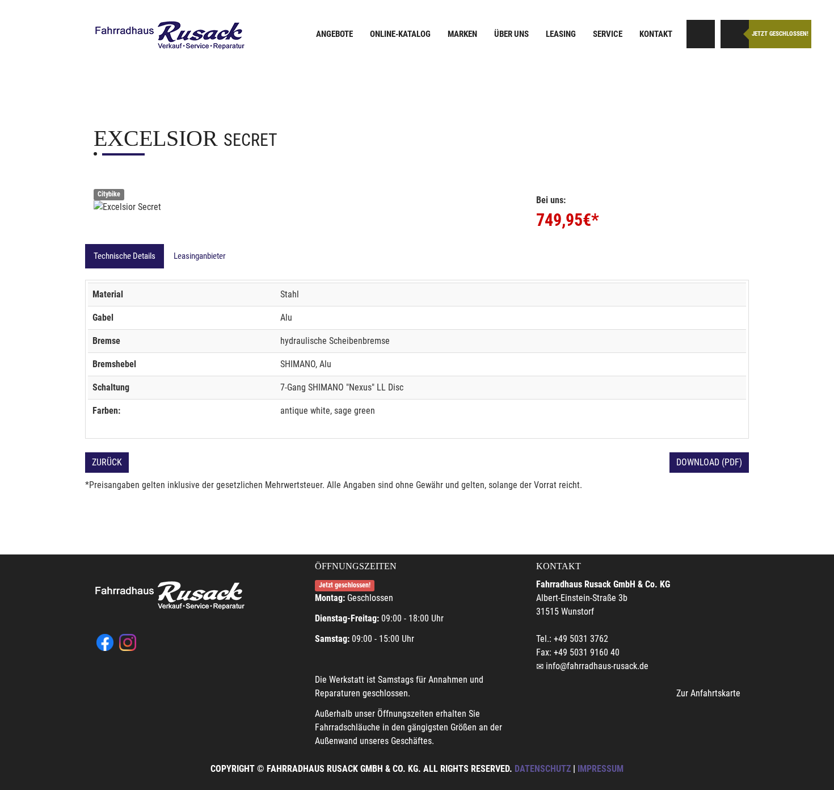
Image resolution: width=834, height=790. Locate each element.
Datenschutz (543, 768)
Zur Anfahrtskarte (708, 693)
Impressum (601, 768)
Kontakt (655, 34)
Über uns (511, 34)
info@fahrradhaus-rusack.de (597, 666)
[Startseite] (170, 35)
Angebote (334, 34)
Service (607, 34)
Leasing (561, 34)
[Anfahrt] (700, 34)
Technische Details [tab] (124, 256)
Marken (462, 34)
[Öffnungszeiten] (735, 34)
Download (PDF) (709, 462)
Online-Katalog (400, 34)
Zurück (107, 462)
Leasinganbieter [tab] (200, 256)
